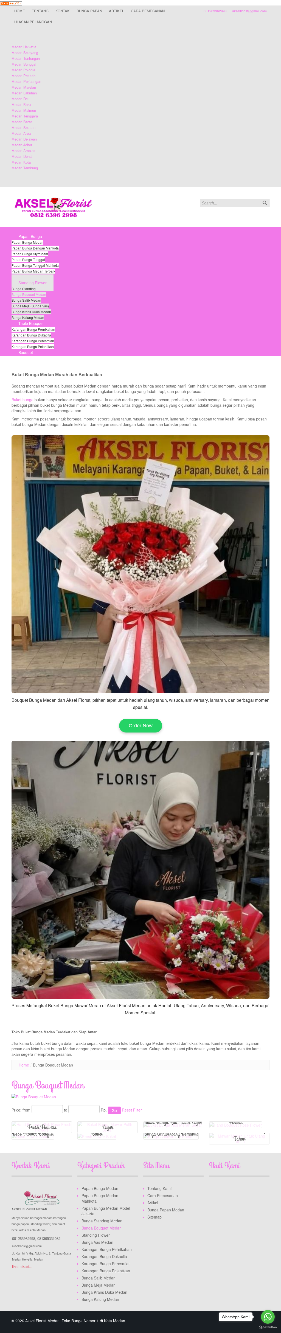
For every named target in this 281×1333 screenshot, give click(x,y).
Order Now (141, 725)
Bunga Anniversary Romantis (171, 1134)
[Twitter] (224, 1189)
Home (24, 1065)
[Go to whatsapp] (268, 1317)
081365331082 (48, 1238)
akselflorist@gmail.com (249, 11)
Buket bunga (23, 399)
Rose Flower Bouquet (33, 1134)
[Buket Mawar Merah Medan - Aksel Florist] (140, 870)
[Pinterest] (245, 1189)
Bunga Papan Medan (165, 1210)
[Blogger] (255, 1189)
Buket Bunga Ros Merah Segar (173, 1122)
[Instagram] (234, 1189)
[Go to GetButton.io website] (268, 1327)
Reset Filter (132, 1110)
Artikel (152, 1202)
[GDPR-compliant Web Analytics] (11, 2)
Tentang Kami (159, 1188)
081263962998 (215, 11)
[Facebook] (213, 1189)
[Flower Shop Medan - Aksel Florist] (140, 564)
